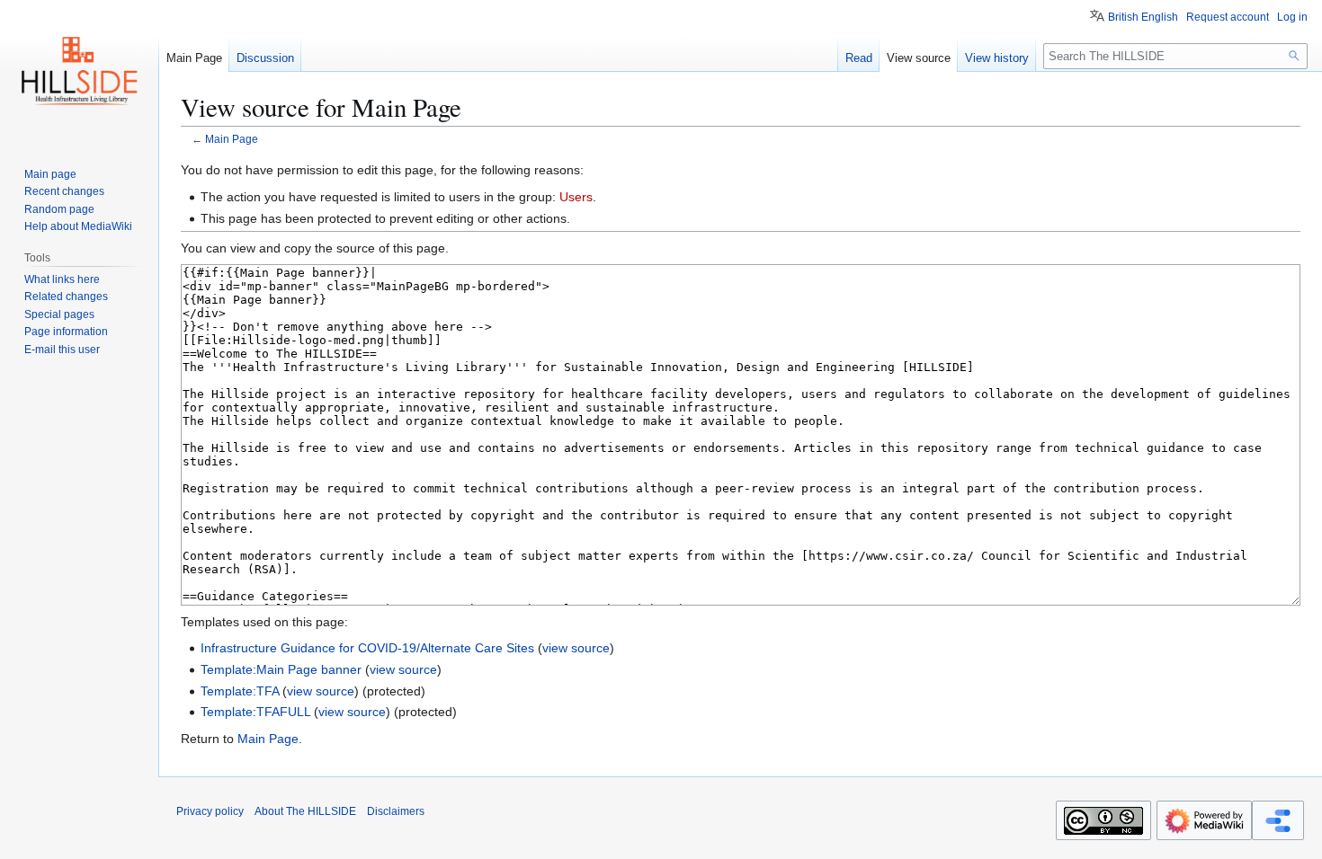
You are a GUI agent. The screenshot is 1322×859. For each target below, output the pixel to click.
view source (576, 648)
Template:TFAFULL (255, 711)
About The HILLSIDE (305, 811)
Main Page (231, 139)
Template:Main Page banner (281, 669)
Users (576, 197)
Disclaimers (395, 811)
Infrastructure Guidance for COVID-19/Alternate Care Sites (367, 648)
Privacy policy (210, 811)
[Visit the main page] (79, 72)
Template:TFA (240, 691)
